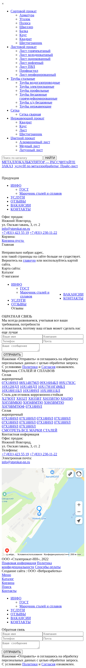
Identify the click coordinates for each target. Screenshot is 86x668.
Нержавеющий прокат (27, 118)
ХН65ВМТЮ (54, 402)
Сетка (15, 110)
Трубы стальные (23, 78)
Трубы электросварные (36, 86)
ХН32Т (21, 398)
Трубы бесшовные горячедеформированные (38, 96)
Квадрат (25, 39)
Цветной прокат (23, 138)
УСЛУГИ (18, 197)
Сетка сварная (30, 114)
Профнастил (28, 71)
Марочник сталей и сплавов (40, 193)
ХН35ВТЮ (51, 398)
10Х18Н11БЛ (12, 391)
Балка (23, 31)
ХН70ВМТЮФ (13, 406)
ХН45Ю (66, 398)
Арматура (26, 15)
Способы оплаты (48, 567)
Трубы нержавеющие (35, 106)
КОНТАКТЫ (21, 209)
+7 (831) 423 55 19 (15, 232)
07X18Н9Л (10, 383)
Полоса (24, 23)
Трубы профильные (34, 90)
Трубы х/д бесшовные (35, 102)
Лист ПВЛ (27, 67)
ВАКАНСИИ (21, 205)
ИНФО (16, 185)
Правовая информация (19, 563)
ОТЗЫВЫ (18, 201)
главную (29, 260)
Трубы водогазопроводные (39, 82)
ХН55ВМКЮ (12, 402)
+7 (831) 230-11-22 (43, 232)
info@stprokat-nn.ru (16, 229)
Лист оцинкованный (34, 59)
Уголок (24, 19)
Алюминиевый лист (34, 142)
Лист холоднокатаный (36, 55)
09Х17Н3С (67, 383)
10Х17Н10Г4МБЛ (51, 387)
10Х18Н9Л (31, 391)
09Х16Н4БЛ (49, 383)
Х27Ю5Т (8, 398)
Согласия (48, 367)
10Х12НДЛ (10, 387)
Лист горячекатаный (34, 51)
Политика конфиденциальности (27, 565)
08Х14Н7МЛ (29, 383)
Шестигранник (30, 43)
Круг (23, 35)
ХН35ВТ (35, 398)
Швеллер (26, 27)
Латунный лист (31, 150)
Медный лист (29, 146)
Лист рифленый (31, 63)
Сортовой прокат (24, 11)
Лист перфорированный (37, 74)
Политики (30, 367)
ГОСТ (24, 189)
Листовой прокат (24, 47)
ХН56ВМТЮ (33, 402)
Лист (23, 130)
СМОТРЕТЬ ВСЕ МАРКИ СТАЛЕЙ (29, 430)
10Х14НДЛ (28, 387)
